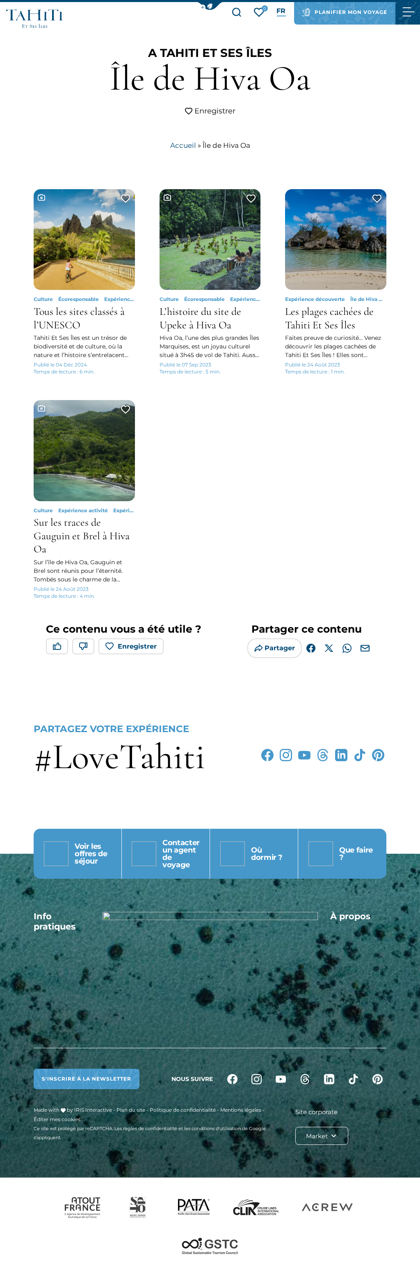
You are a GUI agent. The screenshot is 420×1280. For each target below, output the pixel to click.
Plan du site (130, 1110)
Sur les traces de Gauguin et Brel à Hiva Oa (82, 535)
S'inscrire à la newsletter (86, 1079)
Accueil (183, 145)
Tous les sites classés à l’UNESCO (79, 318)
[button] (210, 6)
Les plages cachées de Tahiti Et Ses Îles (329, 318)
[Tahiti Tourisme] (34, 18)
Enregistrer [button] (213, 110)
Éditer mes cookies (57, 1119)
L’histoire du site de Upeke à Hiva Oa (200, 318)
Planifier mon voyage (351, 12)
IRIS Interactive (93, 1110)
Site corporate (316, 1112)
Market (317, 1136)
